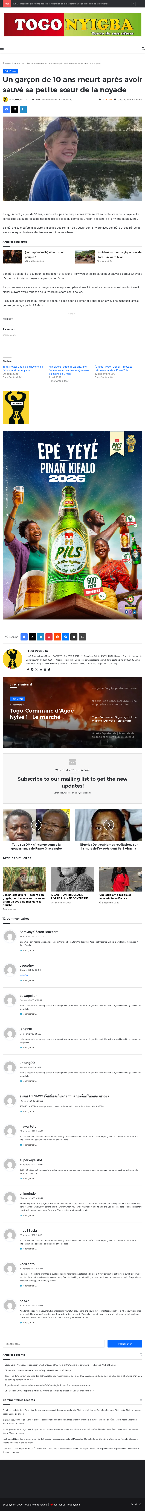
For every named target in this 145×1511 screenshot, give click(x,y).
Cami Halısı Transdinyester (15, 1448)
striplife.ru (24, 975)
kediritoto (27, 1264)
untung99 (27, 1063)
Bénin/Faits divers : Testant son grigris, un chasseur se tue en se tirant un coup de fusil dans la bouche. (24, 900)
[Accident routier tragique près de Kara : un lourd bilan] (85, 256)
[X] (36, 669)
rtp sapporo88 (9, 1429)
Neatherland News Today (14, 1439)
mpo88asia (28, 1230)
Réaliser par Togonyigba (66, 1504)
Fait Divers (27, 63)
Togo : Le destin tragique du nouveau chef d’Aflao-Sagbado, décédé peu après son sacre (48, 1385)
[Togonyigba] (72, 26)
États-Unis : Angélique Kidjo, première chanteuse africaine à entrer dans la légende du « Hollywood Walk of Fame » (60, 1365)
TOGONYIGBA (16, 99)
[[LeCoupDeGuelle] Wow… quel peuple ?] (12, 256)
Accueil (7, 63)
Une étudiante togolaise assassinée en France (115, 896)
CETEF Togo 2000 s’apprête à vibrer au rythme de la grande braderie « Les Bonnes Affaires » (49, 1390)
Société (16, 63)
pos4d (24, 1301)
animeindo (28, 1193)
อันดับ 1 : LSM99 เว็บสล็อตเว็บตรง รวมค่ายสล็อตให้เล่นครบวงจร (64, 1096)
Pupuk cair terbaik (11, 1410)
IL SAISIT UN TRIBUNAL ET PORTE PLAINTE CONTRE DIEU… (71, 896)
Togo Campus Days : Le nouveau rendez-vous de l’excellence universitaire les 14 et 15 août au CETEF (59, 3)
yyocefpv (27, 965)
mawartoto (28, 1126)
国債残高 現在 (9, 1419)
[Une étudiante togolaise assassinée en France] (120, 879)
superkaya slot (31, 1160)
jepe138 (26, 1029)
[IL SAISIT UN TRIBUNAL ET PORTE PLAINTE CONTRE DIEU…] (72, 879)
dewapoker (28, 996)
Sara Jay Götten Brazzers (39, 932)
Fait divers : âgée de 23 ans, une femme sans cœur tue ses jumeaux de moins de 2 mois (69, 370)
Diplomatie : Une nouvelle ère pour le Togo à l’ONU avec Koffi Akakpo (38, 1370)
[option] (72, 712)
